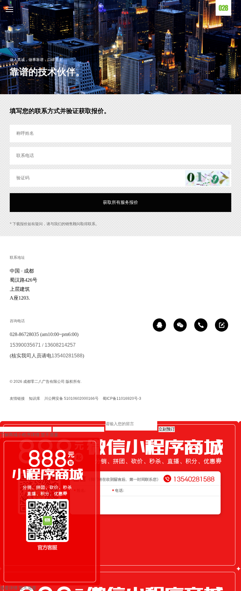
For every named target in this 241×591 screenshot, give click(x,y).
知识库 (34, 398)
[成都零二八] (223, 8)
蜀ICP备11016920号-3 (122, 398)
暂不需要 (49, 434)
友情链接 (17, 398)
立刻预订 (166, 429)
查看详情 (9, 587)
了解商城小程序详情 (20, 434)
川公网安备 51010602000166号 (71, 398)
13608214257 (60, 345)
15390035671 (25, 345)
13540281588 (67, 355)
